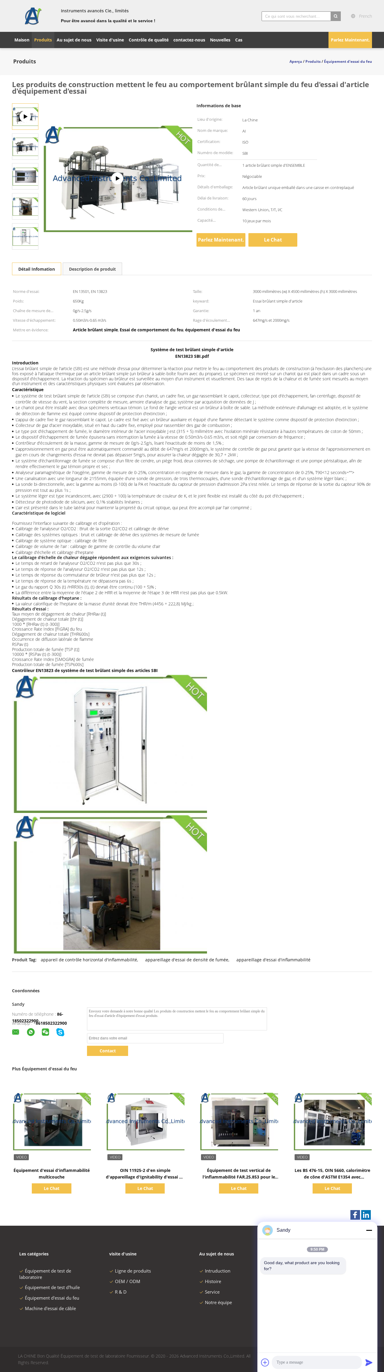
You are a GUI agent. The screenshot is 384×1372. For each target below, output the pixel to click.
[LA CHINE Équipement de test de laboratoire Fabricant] (33, 16)
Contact (108, 1051)
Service (212, 1292)
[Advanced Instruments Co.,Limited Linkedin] (366, 1215)
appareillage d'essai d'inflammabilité (273, 960)
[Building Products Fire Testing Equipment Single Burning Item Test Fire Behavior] (25, 146)
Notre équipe (218, 1302)
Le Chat (273, 239)
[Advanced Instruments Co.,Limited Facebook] (355, 1215)
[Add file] (265, 1362)
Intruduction (217, 1271)
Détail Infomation (36, 269)
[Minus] (369, 1230)
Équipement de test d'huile (52, 1287)
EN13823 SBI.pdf (192, 356)
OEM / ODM (127, 1281)
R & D (121, 1292)
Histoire (213, 1281)
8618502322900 (51, 1023)
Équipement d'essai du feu (52, 1298)
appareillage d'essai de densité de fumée (186, 960)
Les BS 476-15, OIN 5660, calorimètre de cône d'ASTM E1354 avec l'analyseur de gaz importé (332, 1176)
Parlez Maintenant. (350, 40)
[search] (336, 16)
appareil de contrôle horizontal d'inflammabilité (89, 960)
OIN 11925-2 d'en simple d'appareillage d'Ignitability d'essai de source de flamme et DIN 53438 (145, 1176)
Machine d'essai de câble (50, 1308)
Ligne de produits (133, 1271)
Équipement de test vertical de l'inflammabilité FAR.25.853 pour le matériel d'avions (238, 1176)
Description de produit (92, 269)
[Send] (369, 1362)
